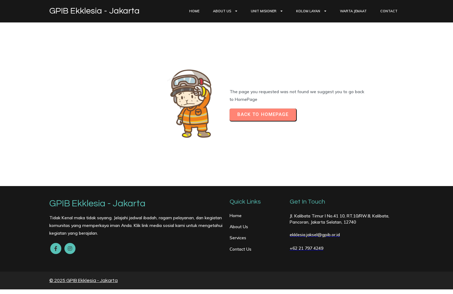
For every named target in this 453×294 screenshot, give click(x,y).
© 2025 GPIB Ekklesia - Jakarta (83, 280)
